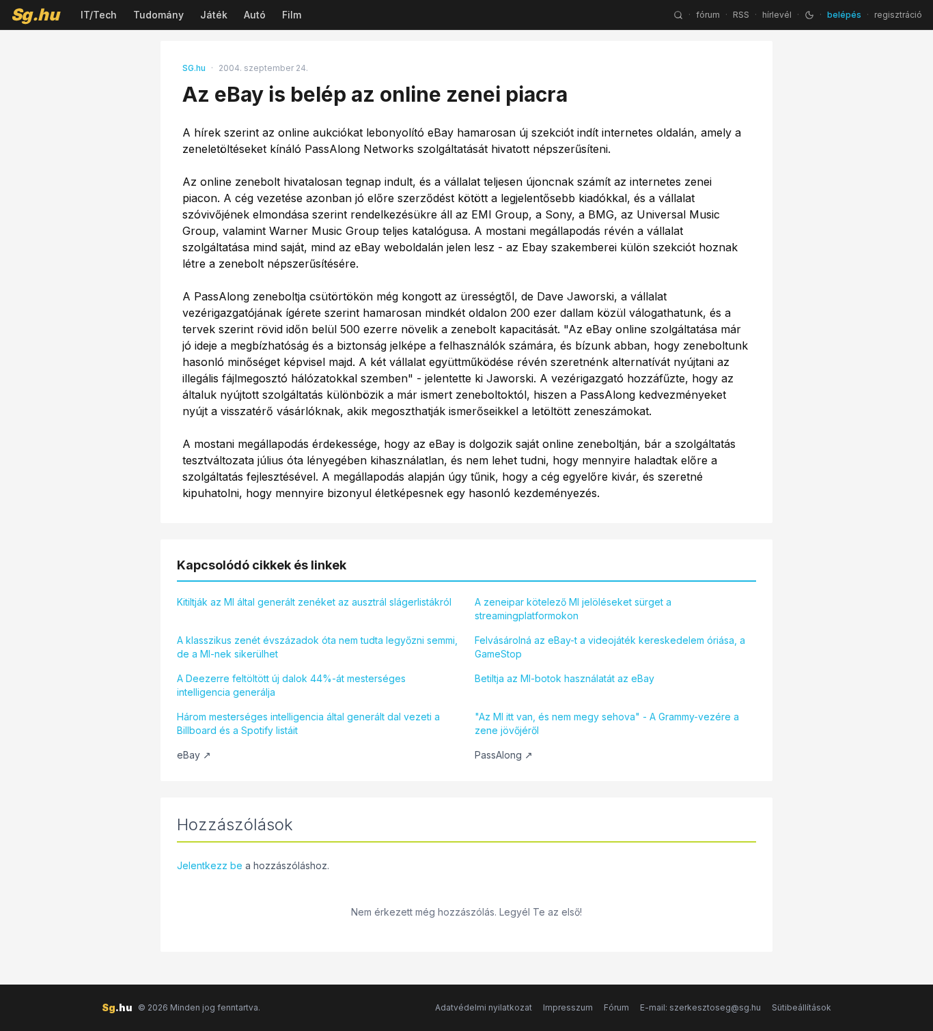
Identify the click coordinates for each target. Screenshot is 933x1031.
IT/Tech (99, 14)
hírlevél (777, 15)
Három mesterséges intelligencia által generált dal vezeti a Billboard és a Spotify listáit (308, 723)
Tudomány (158, 14)
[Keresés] (678, 15)
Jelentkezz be (209, 865)
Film (291, 14)
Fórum (616, 1007)
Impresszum (568, 1007)
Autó (255, 14)
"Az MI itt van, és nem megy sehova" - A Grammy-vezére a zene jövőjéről (607, 723)
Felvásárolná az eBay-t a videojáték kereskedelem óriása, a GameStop (610, 647)
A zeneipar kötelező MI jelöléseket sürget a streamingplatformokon (573, 608)
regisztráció (898, 15)
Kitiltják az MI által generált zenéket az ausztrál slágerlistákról (314, 602)
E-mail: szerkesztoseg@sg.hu (700, 1007)
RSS (741, 15)
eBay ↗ (194, 755)
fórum (708, 15)
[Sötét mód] (809, 15)
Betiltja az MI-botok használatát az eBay (564, 678)
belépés (844, 15)
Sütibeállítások (801, 1007)
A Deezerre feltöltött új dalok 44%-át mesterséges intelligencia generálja (291, 685)
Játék (213, 14)
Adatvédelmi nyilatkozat (483, 1007)
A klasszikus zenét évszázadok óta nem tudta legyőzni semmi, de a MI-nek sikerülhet (317, 647)
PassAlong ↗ (504, 755)
